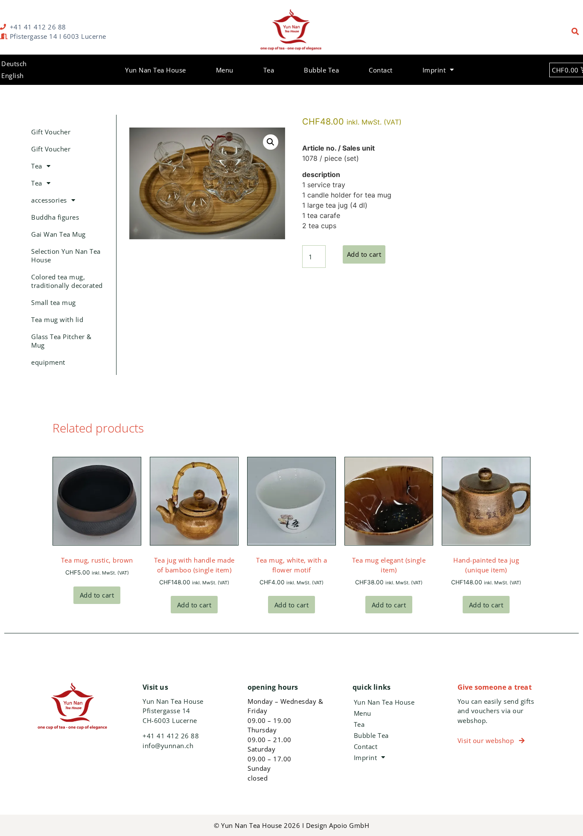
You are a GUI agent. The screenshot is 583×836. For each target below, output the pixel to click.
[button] (575, 31)
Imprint (434, 70)
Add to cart (364, 254)
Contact (381, 70)
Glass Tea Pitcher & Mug (61, 340)
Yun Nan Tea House (155, 70)
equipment (48, 362)
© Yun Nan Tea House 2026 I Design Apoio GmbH (291, 825)
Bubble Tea (321, 70)
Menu (224, 70)
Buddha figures (55, 217)
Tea (268, 70)
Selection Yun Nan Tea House (66, 255)
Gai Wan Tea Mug (58, 234)
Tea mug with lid (57, 319)
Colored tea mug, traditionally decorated (67, 281)
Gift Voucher (50, 132)
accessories (49, 200)
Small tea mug (53, 302)
